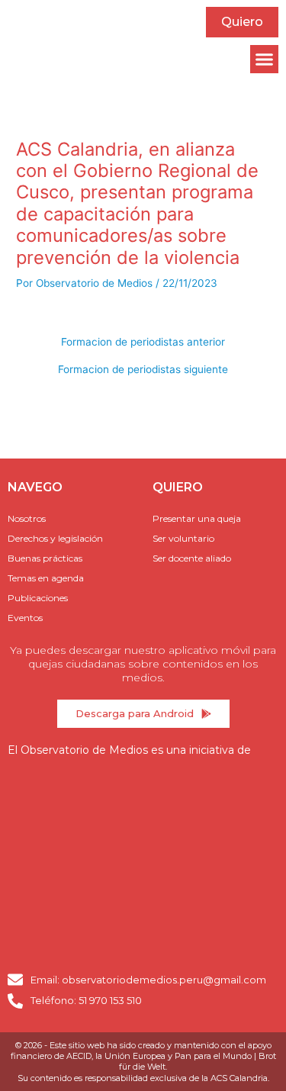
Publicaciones (38, 597)
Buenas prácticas (45, 558)
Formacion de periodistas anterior (143, 342)
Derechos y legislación (55, 538)
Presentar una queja (197, 518)
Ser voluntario (183, 538)
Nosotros (27, 518)
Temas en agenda (46, 578)
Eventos (25, 617)
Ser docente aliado (192, 558)
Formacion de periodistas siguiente (143, 370)
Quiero (242, 21)
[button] (264, 59)
